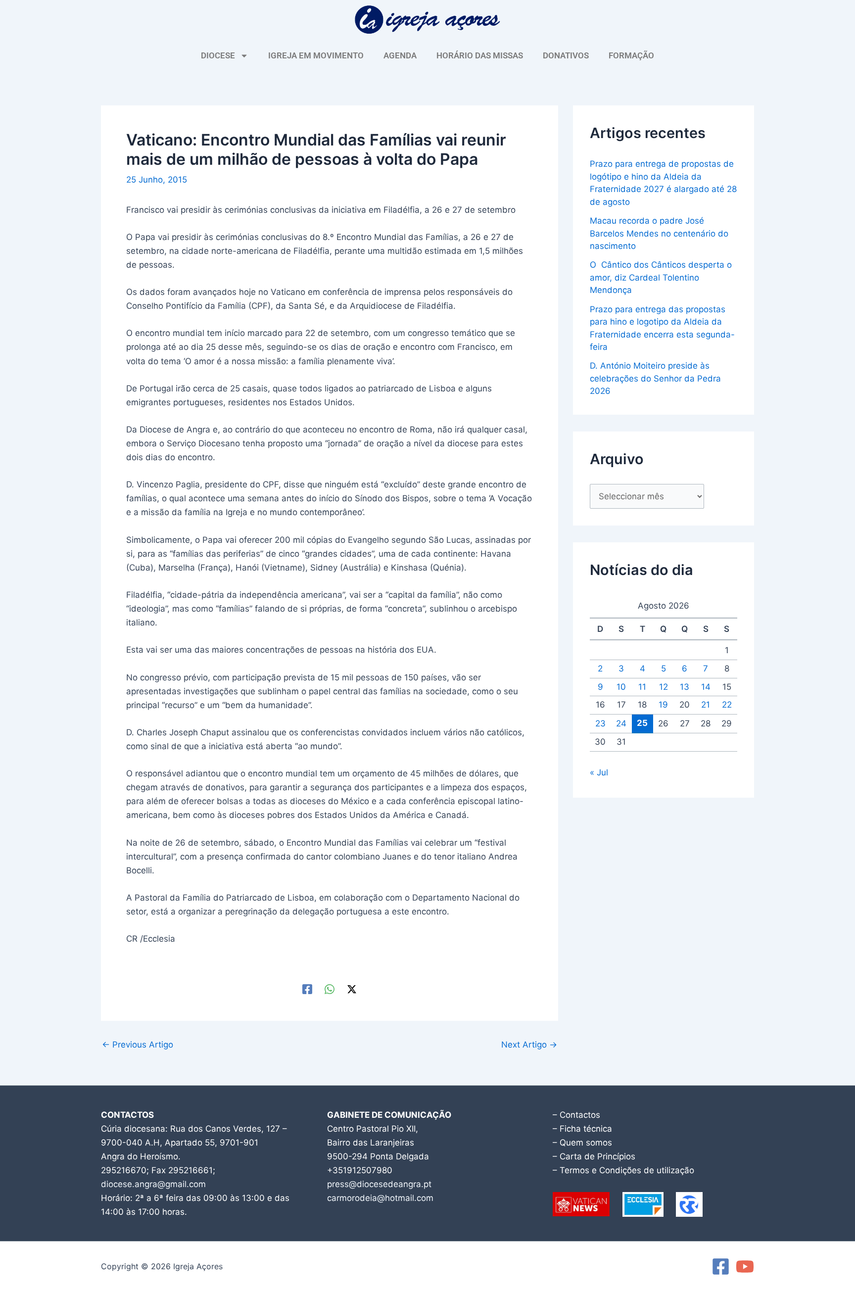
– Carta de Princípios (594, 1156)
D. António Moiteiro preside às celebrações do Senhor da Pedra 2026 (655, 378)
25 (642, 723)
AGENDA (400, 55)
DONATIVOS (566, 55)
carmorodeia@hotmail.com (380, 1198)
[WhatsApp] (329, 988)
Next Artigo (529, 1045)
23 (600, 723)
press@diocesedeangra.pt (379, 1184)
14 (706, 687)
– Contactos (576, 1115)
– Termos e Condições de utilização (623, 1170)
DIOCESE (218, 55)
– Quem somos (582, 1143)
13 (684, 687)
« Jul (599, 772)
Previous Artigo (137, 1045)
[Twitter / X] (352, 988)
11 (642, 687)
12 (663, 687)
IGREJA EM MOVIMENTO (316, 55)
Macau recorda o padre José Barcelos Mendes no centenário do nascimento (659, 233)
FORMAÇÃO (631, 55)
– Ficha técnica (582, 1129)
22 (727, 705)
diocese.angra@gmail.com (153, 1184)
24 (621, 723)
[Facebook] (307, 988)
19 (663, 705)
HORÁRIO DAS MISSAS (479, 55)
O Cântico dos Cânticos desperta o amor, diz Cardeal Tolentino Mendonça (661, 277)
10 (621, 687)
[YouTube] (745, 1266)
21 (705, 705)
